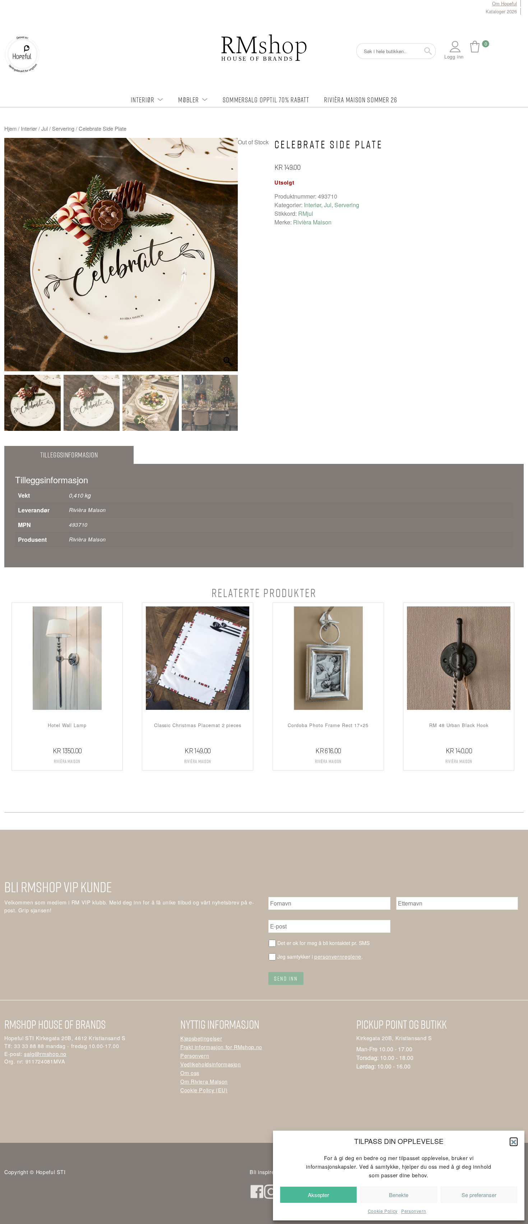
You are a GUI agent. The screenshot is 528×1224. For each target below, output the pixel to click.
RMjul (305, 213)
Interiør (143, 99)
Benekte (398, 1195)
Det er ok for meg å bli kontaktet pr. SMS (323, 942)
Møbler (188, 99)
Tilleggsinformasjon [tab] (69, 455)
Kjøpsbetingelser (201, 1038)
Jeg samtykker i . (320, 956)
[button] (513, 1141)
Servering (63, 128)
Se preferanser (479, 1195)
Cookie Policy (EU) (204, 1090)
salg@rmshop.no (45, 1053)
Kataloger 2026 (501, 11)
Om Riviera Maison (204, 1081)
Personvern (413, 1211)
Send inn (286, 978)
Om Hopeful (504, 3)
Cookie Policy (383, 1211)
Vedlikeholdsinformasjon (210, 1064)
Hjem (10, 128)
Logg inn (454, 56)
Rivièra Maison (312, 222)
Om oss (189, 1072)
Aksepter (318, 1195)
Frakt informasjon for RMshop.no (221, 1047)
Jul (44, 128)
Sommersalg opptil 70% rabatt (266, 99)
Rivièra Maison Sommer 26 (361, 99)
